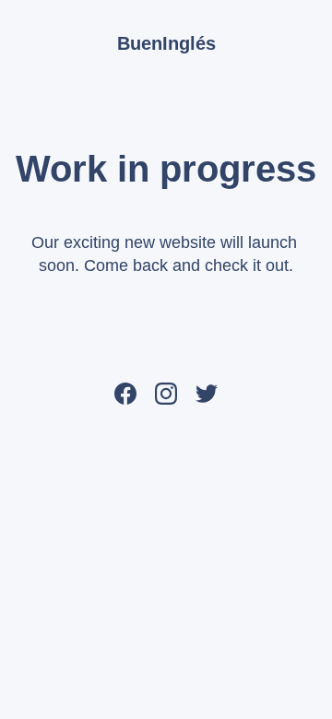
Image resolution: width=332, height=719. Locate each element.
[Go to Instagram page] (166, 393)
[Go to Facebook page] (125, 393)
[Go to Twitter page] (207, 393)
